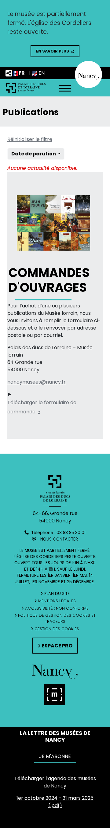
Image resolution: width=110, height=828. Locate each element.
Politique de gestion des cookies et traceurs (57, 618)
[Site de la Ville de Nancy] (55, 696)
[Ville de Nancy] (88, 74)
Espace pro (57, 645)
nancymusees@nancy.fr (36, 381)
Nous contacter (59, 539)
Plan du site (57, 593)
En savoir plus (52, 51)
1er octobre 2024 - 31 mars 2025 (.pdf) (55, 802)
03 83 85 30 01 (71, 533)
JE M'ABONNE (55, 756)
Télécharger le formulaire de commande (41, 406)
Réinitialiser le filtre (29, 139)
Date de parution (34, 153)
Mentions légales (57, 601)
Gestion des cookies (57, 629)
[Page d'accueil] (26, 87)
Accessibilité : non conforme (57, 608)
